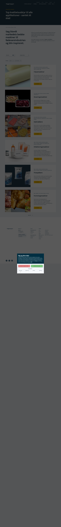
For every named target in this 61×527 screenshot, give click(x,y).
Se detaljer (30, 268)
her (36, 261)
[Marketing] (40, 272)
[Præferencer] (27, 272)
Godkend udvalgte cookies (24, 266)
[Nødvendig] (20, 272)
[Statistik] (34, 272)
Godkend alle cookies (36, 266)
